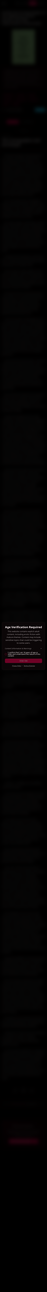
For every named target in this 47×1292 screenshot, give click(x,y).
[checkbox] (6, 654)
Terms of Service (29, 666)
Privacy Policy (16, 666)
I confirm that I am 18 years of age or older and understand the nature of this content (24, 654)
